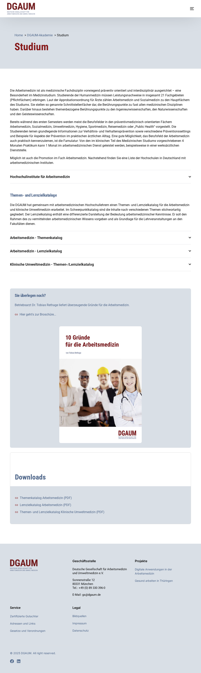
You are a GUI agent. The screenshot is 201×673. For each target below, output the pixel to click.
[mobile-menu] (188, 9)
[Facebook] (12, 661)
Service (15, 608)
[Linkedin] (19, 661)
